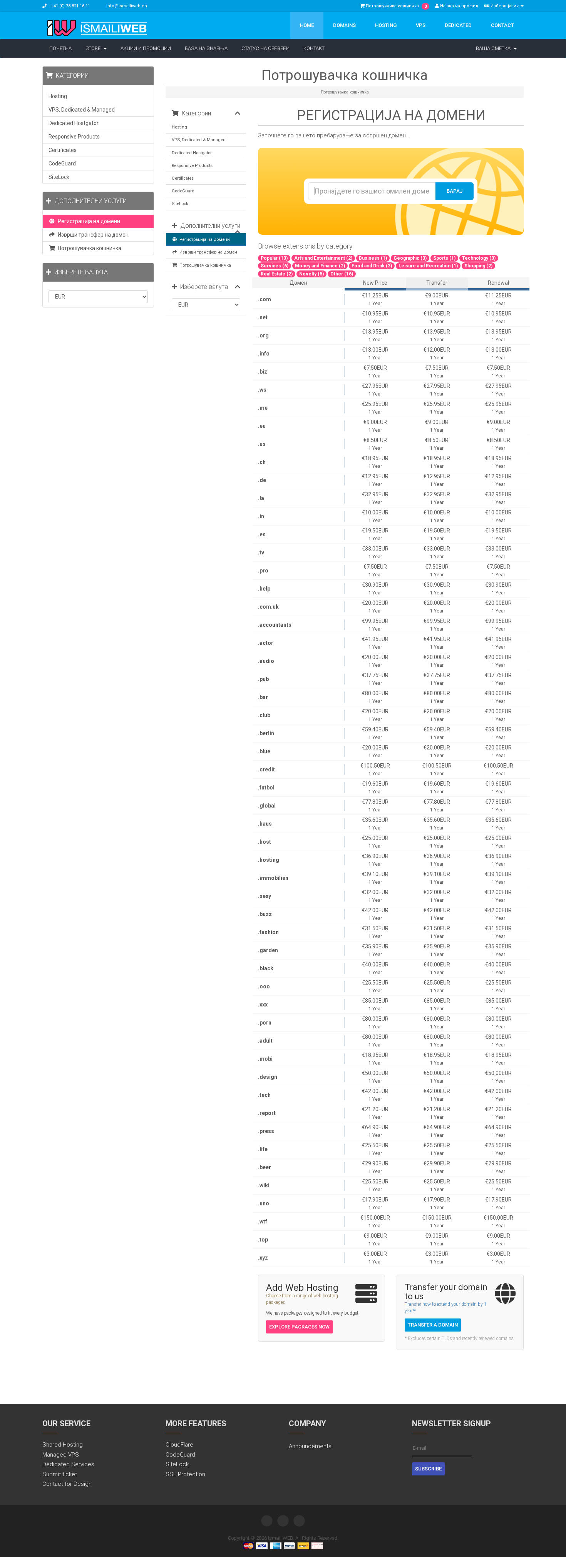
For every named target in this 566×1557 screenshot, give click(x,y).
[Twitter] (267, 1521)
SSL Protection (185, 1474)
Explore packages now (299, 1327)
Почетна (60, 48)
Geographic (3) (410, 258)
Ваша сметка (494, 48)
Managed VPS (60, 1454)
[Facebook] (283, 1521)
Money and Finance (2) (320, 266)
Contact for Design (67, 1483)
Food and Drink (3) (372, 266)
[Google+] (299, 1521)
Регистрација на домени (203, 239)
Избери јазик (504, 5)
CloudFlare (179, 1444)
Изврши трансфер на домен (207, 252)
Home (307, 25)
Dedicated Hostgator (192, 152)
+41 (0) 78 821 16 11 (70, 5)
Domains (344, 25)
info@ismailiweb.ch (126, 5)
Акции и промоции (146, 48)
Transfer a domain (433, 1325)
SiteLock (180, 203)
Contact (502, 25)
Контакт (314, 48)
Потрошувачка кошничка (204, 265)
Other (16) (341, 274)
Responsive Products (192, 165)
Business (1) (373, 258)
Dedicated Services (68, 1464)
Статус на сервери (265, 48)
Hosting (386, 25)
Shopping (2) (478, 266)
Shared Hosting (62, 1444)
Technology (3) (479, 258)
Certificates (183, 178)
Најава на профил (458, 5)
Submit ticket (59, 1474)
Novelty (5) (311, 274)
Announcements (310, 1446)
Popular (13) (274, 258)
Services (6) (274, 266)
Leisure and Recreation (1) (428, 266)
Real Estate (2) (277, 274)
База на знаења (206, 48)
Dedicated (458, 25)
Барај (454, 191)
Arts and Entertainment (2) (323, 258)
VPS (420, 25)
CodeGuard (183, 191)
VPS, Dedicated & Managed (199, 139)
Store (94, 48)
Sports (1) (444, 258)
